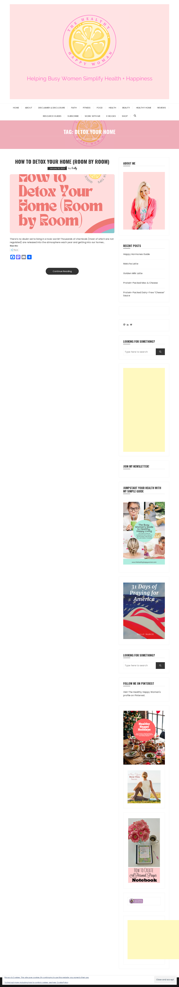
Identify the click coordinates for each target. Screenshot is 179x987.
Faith (74, 107)
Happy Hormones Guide (136, 254)
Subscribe (73, 116)
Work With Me (92, 116)
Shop (125, 116)
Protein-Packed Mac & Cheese (140, 282)
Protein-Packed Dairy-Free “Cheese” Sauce (144, 294)
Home (16, 107)
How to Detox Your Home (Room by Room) (62, 161)
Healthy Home (143, 107)
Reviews (161, 107)
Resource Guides (52, 116)
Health (112, 107)
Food (100, 107)
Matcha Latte (130, 263)
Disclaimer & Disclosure (51, 107)
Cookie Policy (62, 982)
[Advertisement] (144, 410)
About (28, 107)
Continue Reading (62, 271)
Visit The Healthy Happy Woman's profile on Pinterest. (142, 693)
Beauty (126, 107)
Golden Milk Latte (133, 273)
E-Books (111, 116)
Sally (74, 168)
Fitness (87, 107)
